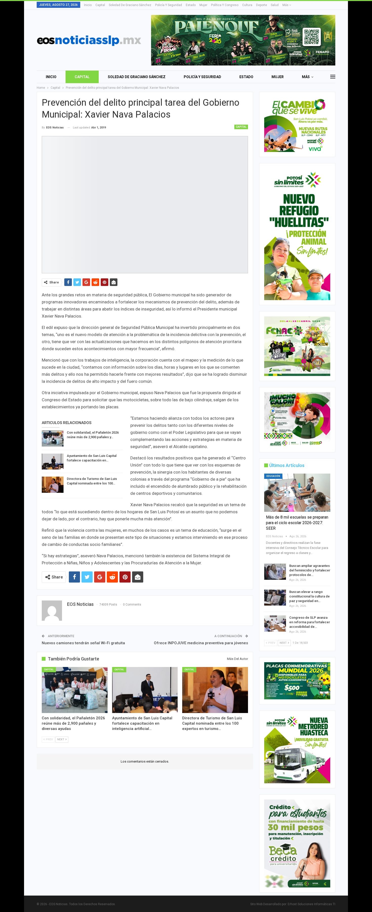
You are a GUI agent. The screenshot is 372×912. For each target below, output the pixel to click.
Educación (273, 476)
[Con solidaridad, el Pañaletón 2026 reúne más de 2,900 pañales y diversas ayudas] (53, 438)
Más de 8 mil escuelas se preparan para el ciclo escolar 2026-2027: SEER (297, 523)
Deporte (261, 5)
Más (285, 5)
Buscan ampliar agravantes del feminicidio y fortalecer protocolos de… (309, 570)
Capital (100, 5)
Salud (275, 5)
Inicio (88, 5)
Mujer (203, 5)
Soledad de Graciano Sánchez (130, 5)
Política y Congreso (224, 5)
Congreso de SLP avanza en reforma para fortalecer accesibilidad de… (309, 622)
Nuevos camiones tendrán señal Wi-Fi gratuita (83, 643)
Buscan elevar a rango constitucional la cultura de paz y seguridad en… (309, 596)
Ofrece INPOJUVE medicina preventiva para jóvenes (201, 643)
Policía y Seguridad (168, 5)
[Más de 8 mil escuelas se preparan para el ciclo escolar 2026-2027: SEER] (297, 493)
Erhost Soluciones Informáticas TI (311, 904)
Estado (191, 5)
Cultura (247, 5)
